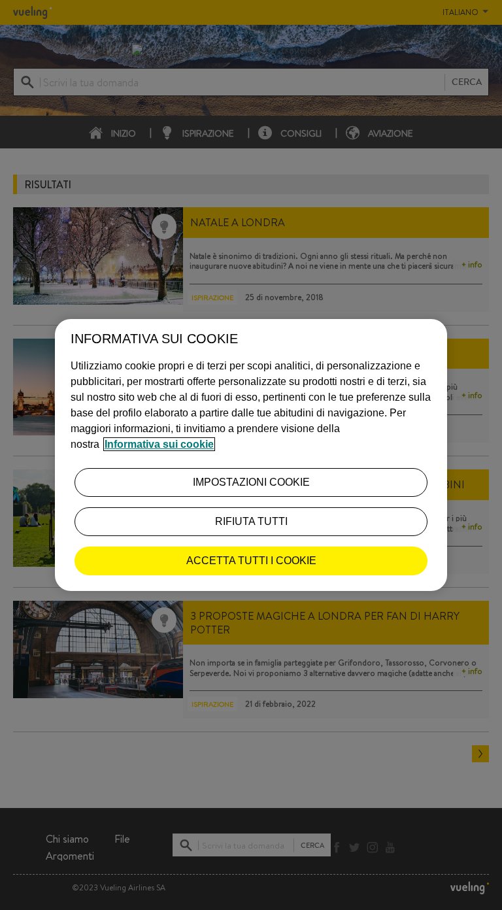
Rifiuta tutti (251, 521)
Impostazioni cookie (251, 482)
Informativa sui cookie (159, 444)
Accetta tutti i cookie (251, 560)
